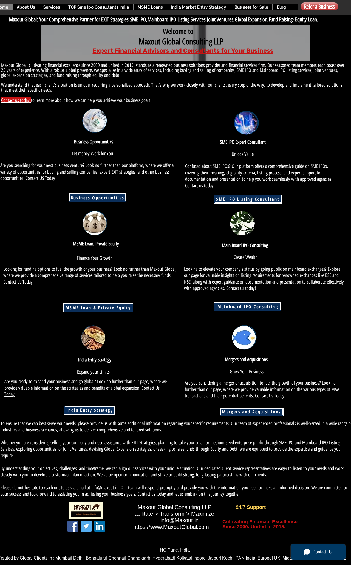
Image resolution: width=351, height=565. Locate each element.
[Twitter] (86, 526)
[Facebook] (72, 526)
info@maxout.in (104, 488)
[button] (51, 7)
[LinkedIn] (99, 526)
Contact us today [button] (151, 494)
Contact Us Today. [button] (18, 282)
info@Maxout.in (179, 520)
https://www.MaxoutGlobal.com (171, 527)
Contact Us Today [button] (269, 396)
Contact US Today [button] (41, 178)
